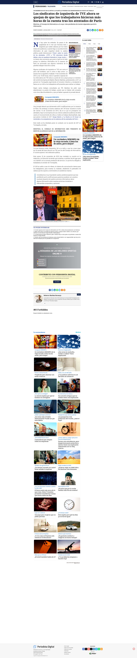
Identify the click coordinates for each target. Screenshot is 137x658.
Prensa (85, 6)
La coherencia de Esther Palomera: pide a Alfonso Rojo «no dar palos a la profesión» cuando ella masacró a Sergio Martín (57, 235)
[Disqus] (57, 585)
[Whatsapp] (95, 30)
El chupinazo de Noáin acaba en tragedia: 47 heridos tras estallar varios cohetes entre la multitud (91, 105)
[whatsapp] (100, 2)
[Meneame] (100, 30)
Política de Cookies (68, 649)
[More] (102, 30)
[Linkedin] (93, 30)
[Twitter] (90, 30)
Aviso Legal (66, 646)
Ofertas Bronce (41, 265)
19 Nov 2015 (53, 30)
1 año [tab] (99, 43)
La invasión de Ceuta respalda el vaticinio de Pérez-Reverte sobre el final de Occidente (91, 64)
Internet (64, 6)
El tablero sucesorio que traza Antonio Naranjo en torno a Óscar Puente (91, 70)
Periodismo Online (78, 6)
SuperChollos (41, 259)
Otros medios (70, 6)
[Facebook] (88, 2)
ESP (103, 2)
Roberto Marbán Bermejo (52, 295)
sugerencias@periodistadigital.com (40, 655)
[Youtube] (92, 2)
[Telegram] (98, 2)
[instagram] (94, 649)
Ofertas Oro (40, 261)
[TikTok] (94, 2)
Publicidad (90, 6)
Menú (35, 2)
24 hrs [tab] (84, 43)
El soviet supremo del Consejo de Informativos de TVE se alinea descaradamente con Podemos (57, 230)
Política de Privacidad (68, 647)
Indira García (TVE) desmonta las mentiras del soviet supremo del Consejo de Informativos (74, 71)
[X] (86, 649)
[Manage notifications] (134, 649)
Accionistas (66, 654)
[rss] (101, 649)
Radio (95, 6)
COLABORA (57, 281)
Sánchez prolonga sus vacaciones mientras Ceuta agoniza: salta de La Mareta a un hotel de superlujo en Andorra (91, 91)
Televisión (51, 6)
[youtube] (88, 649)
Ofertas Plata (41, 263)
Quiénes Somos (67, 652)
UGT (52, 38)
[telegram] (96, 649)
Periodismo (40, 6)
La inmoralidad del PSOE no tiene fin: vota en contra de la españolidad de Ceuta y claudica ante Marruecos (91, 58)
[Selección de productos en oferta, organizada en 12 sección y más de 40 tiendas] (57, 245)
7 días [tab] (89, 43)
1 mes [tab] (94, 43)
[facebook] (83, 649)
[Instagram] (96, 2)
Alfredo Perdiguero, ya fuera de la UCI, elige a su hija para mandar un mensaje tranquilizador (91, 84)
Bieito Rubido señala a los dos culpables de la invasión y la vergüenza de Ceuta (91, 111)
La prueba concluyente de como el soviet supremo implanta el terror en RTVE (74, 55)
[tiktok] (91, 649)
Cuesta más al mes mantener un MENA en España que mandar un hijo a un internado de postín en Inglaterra (91, 98)
